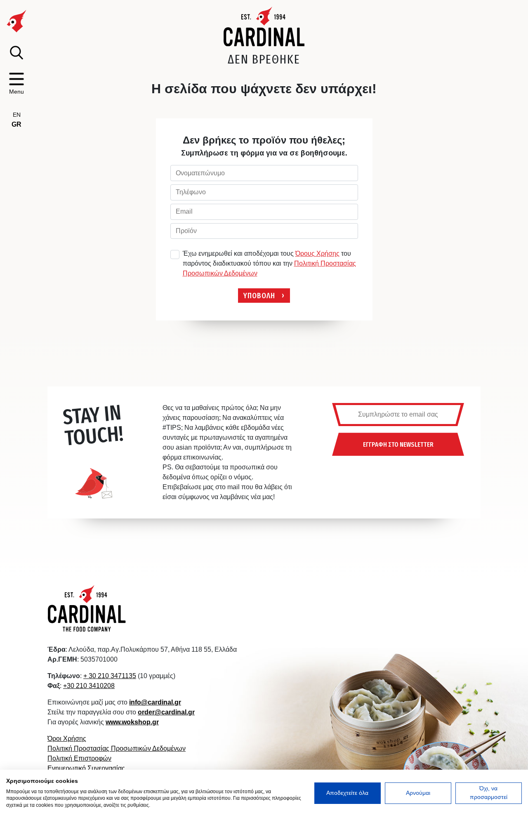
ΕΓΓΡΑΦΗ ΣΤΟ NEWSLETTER (398, 444)
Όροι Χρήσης (66, 738)
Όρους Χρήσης (317, 253)
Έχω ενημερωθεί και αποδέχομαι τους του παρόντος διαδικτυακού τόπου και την (269, 263)
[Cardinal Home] (87, 608)
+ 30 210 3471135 (109, 675)
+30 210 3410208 (89, 685)
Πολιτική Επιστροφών (79, 758)
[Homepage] (264, 26)
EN (17, 114)
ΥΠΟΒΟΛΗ (259, 295)
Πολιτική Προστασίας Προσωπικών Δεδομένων (116, 748)
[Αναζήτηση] (16, 52)
